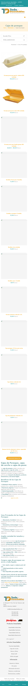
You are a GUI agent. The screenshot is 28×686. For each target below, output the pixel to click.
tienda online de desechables (11, 582)
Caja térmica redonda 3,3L (14, 382)
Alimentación (11, 28)
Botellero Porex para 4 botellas (14, 180)
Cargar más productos (14, 458)
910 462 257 (15, 612)
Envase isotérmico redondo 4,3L (14, 314)
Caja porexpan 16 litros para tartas (14, 348)
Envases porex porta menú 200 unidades (14, 111)
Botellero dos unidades (14, 247)
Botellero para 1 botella (14, 281)
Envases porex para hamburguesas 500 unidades (14, 145)
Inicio (5, 28)
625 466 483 (15, 614)
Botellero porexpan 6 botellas (14, 213)
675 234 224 (15, 615)
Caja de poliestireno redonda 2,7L (14, 415)
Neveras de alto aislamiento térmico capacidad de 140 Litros (14, 450)
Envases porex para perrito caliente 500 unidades (14, 76)
